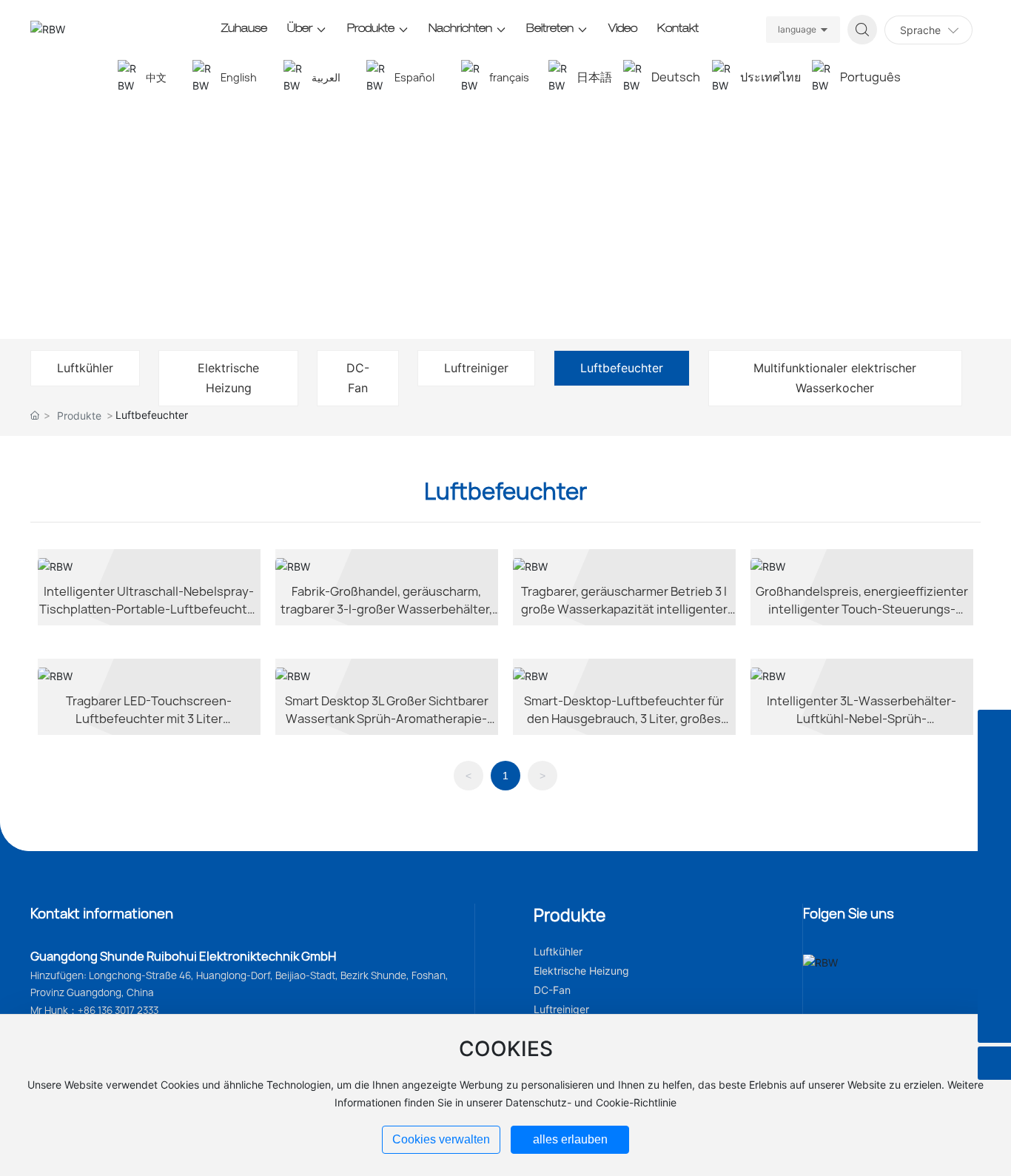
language (797, 29)
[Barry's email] (994, 992)
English (239, 77)
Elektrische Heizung (228, 377)
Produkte (79, 415)
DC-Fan (357, 377)
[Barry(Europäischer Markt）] (994, 1026)
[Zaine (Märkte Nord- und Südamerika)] (994, 759)
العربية (326, 77)
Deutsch (675, 77)
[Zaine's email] (994, 726)
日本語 (594, 77)
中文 (156, 77)
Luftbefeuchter (621, 367)
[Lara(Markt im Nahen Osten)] (994, 893)
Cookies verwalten (441, 1139)
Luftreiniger (476, 367)
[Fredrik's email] (994, 793)
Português (870, 77)
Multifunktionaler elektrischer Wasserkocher (834, 377)
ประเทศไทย (770, 77)
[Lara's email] (994, 859)
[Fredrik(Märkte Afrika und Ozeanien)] (994, 826)
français (509, 77)
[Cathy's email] (994, 926)
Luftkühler (85, 367)
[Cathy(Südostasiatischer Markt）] (994, 959)
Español (414, 77)
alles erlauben (570, 1139)
